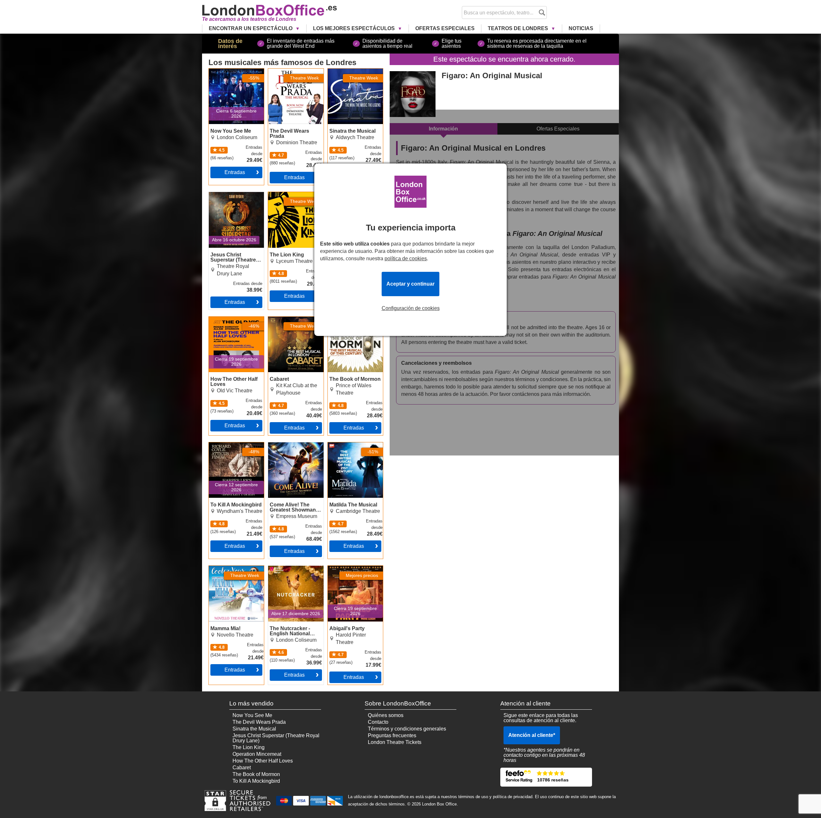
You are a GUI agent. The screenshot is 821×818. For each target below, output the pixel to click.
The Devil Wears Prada (294, 71)
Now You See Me (229, 71)
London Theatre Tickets (394, 742)
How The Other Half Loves (231, 322)
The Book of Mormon (351, 319)
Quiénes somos (385, 715)
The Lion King (284, 194)
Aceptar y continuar (410, 284)
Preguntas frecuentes (392, 735)
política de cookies (406, 258)
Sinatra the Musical (349, 71)
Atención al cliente (531, 735)
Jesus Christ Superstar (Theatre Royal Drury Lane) (234, 199)
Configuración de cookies (411, 308)
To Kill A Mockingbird (232, 444)
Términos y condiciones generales (407, 728)
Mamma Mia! (223, 568)
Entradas (234, 172)
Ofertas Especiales (445, 28)
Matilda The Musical (351, 444)
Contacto (378, 722)
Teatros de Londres (518, 28)
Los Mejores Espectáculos (354, 28)
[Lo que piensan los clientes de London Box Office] (546, 777)
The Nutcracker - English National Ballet (294, 571)
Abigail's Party (344, 568)
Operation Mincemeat (257, 754)
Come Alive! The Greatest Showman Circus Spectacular (290, 450)
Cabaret (277, 319)
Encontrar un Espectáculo (251, 28)
